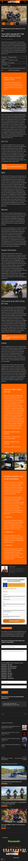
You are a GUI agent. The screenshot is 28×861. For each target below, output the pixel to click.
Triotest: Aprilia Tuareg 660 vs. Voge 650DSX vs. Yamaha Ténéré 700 (13, 803)
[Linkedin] (9, 574)
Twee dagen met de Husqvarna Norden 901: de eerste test (12, 167)
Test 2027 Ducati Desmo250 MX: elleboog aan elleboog (11, 745)
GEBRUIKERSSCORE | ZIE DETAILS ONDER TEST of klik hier (13, 29)
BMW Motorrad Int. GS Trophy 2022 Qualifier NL (7, 759)
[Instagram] (11, 848)
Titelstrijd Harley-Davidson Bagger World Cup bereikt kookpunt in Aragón (10, 727)
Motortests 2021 (4, 783)
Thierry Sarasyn (10, 39)
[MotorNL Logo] (15, 2)
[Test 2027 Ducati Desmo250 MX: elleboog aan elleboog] (24, 745)
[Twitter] (14, 848)
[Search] (25, 714)
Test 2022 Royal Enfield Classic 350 (11, 781)
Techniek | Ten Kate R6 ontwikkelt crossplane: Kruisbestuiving (10, 739)
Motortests (3, 828)
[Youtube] (17, 848)
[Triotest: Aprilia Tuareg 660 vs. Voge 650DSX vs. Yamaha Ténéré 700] (14, 793)
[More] (17, 23)
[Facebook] (8, 848)
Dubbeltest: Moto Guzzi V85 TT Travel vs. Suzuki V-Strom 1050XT (13, 337)
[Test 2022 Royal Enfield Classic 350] (14, 773)
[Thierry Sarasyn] (4, 570)
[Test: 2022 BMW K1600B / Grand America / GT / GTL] (14, 816)
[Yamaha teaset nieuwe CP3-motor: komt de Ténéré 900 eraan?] (24, 733)
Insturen (5, 692)
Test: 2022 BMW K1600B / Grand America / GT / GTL (13, 825)
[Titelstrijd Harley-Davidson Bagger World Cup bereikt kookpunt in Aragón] (24, 727)
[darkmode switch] (3, 859)
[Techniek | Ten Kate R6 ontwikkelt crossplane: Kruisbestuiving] (24, 739)
